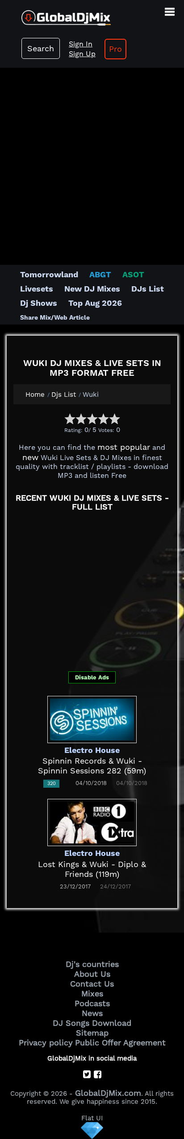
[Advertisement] (92, 162)
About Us (92, 974)
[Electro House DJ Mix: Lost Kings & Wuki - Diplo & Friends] (92, 821)
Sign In (80, 44)
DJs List (147, 288)
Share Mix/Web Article (55, 317)
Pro (115, 48)
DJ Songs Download (92, 1023)
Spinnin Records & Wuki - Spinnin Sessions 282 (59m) (92, 765)
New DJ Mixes (92, 288)
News (92, 1013)
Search (40, 48)
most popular (123, 447)
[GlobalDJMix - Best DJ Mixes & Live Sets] (55, 14)
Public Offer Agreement (120, 1042)
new (30, 457)
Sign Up (82, 53)
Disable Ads (92, 677)
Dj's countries (92, 964)
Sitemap (92, 1032)
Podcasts (92, 1003)
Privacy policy (46, 1042)
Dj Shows (38, 303)
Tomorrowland (49, 274)
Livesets (36, 288)
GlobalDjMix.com (108, 1093)
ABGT (100, 274)
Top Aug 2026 (95, 303)
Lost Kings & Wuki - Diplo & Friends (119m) (92, 869)
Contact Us (92, 983)
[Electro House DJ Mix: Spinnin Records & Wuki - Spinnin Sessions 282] (92, 718)
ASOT (133, 274)
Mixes (92, 993)
